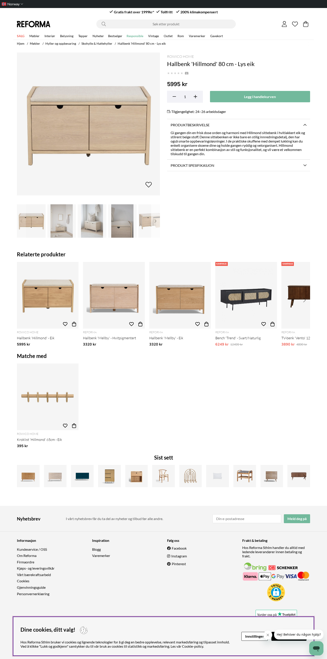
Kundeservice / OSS (32, 549)
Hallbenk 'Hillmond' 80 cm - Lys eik (142, 43)
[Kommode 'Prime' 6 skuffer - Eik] (28, 476)
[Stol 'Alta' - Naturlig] (163, 476)
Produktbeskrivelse (190, 125)
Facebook (179, 548)
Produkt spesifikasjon (192, 165)
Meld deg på (297, 518)
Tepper (83, 36)
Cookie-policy (192, 646)
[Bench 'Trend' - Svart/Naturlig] (246, 295)
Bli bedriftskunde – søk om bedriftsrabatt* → (163, 4)
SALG (20, 36)
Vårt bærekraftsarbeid (34, 575)
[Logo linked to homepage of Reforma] (33, 24)
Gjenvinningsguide (31, 587)
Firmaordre (25, 562)
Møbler (34, 36)
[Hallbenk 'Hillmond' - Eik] (48, 295)
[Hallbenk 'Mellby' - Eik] (180, 295)
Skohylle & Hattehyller (96, 43)
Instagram (179, 556)
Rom (181, 36)
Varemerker (197, 36)
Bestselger (115, 36)
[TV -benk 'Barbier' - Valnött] (298, 476)
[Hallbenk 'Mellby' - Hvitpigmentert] (114, 295)
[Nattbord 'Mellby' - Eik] (136, 476)
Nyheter (98, 36)
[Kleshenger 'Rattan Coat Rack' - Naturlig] (190, 476)
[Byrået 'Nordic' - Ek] (271, 476)
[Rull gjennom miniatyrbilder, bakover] (21, 221)
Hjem (20, 43)
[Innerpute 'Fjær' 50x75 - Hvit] (217, 476)
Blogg (96, 549)
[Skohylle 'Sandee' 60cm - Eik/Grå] (244, 476)
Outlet (168, 36)
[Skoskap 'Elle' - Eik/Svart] (109, 476)
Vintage (153, 36)
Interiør (49, 36)
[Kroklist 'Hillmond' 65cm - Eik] (48, 397)
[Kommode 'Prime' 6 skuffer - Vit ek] (55, 476)
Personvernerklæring (33, 594)
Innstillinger (254, 636)
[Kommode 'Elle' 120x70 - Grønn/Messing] (82, 476)
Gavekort (216, 36)
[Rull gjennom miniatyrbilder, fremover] (155, 221)
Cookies (23, 581)
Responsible (135, 36)
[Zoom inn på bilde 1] (88, 123)
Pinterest (179, 564)
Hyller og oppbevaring (60, 43)
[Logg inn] (284, 24)
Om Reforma (26, 555)
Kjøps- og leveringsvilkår (35, 568)
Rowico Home (180, 56)
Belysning (66, 36)
